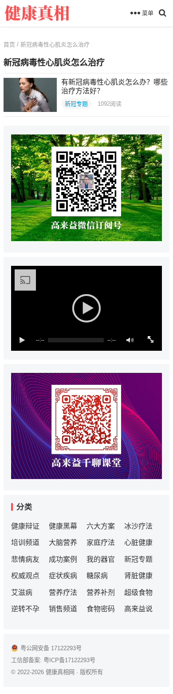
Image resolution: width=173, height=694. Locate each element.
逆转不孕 (25, 609)
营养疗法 (63, 592)
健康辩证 (25, 526)
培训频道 (25, 542)
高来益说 (138, 609)
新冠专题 (76, 103)
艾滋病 (21, 592)
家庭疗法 (100, 542)
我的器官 (100, 559)
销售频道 (63, 609)
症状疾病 (63, 575)
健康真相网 (60, 672)
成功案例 (63, 559)
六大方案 (100, 526)
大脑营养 (63, 542)
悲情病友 (25, 559)
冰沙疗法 (138, 526)
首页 (9, 44)
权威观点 (25, 575)
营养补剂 (100, 592)
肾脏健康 (138, 575)
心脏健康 (138, 542)
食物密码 (100, 609)
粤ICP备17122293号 (69, 660)
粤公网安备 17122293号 (51, 648)
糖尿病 (97, 575)
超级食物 (138, 592)
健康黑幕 (63, 526)
